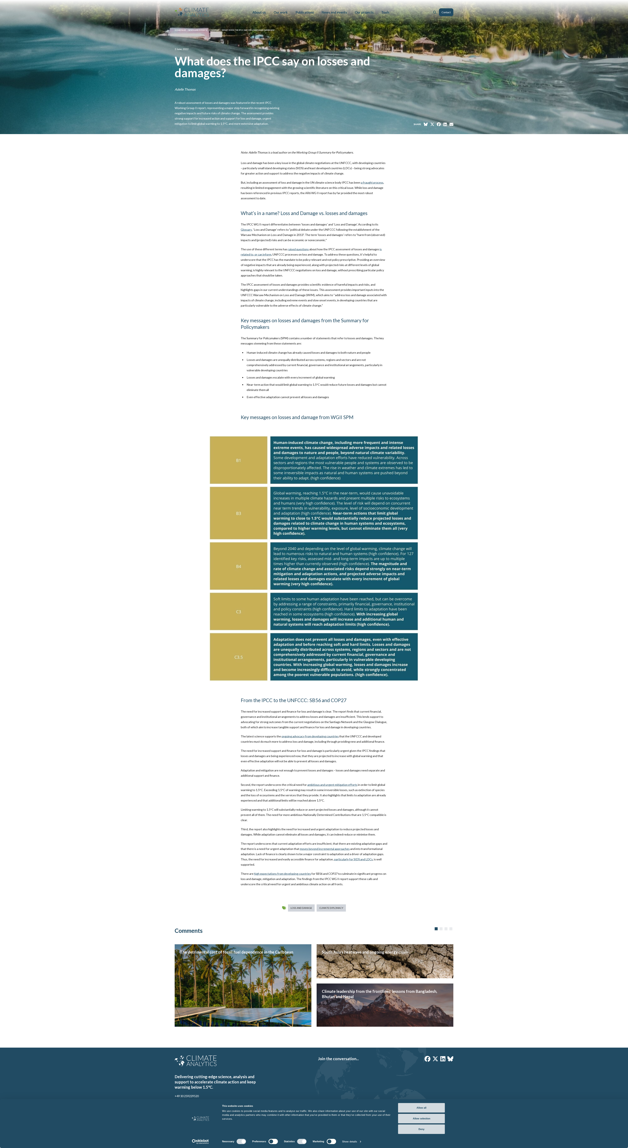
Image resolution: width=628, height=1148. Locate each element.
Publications (305, 12)
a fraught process (372, 182)
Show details (349, 1141)
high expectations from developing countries (282, 873)
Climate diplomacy (331, 907)
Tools (385, 12)
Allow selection (421, 1118)
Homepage (180, 30)
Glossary (246, 229)
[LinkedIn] (442, 1058)
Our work (281, 12)
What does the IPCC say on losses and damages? (248, 30)
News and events (334, 12)
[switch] (273, 1141)
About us (259, 12)
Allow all (421, 1107)
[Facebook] (427, 1058)
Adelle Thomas (185, 89)
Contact (446, 12)
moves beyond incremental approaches (325, 849)
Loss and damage (301, 907)
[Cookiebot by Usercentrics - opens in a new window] (200, 1141)
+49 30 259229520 (187, 1096)
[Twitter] (435, 1058)
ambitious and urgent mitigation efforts (332, 784)
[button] (434, 12)
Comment (214, 30)
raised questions (298, 249)
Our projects (364, 12)
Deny (421, 1129)
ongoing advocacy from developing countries (310, 736)
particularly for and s (353, 859)
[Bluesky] (450, 1058)
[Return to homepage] (192, 12)
